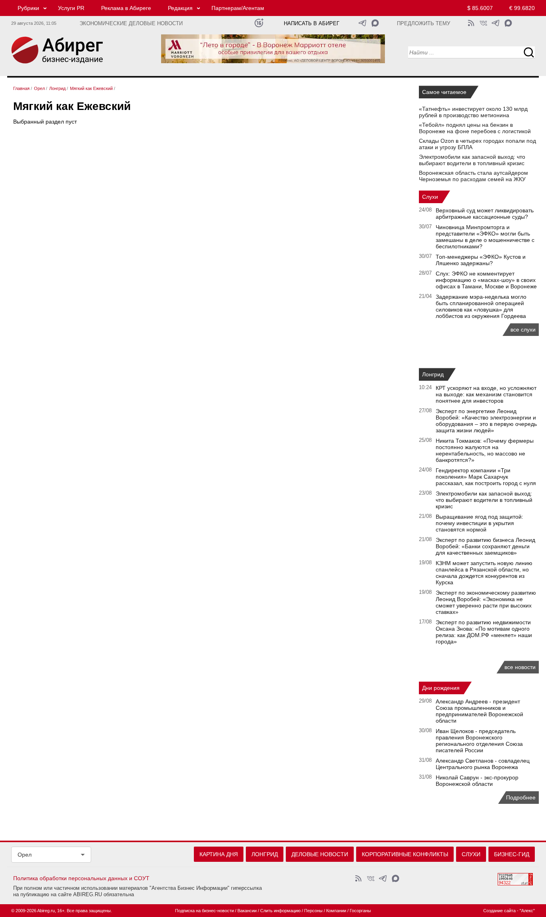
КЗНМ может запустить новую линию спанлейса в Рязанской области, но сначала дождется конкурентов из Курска (484, 572)
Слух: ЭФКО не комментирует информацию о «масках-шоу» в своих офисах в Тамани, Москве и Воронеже (486, 280)
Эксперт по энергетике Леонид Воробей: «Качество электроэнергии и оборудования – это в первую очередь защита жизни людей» (486, 421)
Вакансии (247, 910)
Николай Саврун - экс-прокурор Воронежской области (477, 780)
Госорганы (360, 910)
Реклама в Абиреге (126, 8)
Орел (25, 854)
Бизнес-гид (511, 854)
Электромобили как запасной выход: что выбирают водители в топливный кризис (472, 160)
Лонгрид (433, 374)
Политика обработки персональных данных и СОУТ (81, 878)
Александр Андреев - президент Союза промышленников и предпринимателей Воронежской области (479, 711)
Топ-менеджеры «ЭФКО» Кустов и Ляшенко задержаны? (481, 260)
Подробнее (521, 797)
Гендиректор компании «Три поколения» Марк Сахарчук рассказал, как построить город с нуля (486, 476)
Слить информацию (280, 910)
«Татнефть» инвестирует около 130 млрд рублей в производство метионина (473, 112)
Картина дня (218, 854)
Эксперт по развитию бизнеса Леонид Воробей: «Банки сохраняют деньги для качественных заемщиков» (485, 546)
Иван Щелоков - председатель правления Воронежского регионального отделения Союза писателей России (479, 740)
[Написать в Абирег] (375, 23)
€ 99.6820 (522, 8)
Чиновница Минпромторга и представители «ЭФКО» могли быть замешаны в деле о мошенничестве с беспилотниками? (485, 237)
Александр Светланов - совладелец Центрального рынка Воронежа (483, 763)
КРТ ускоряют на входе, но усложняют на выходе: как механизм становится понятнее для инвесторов (486, 394)
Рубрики (28, 8)
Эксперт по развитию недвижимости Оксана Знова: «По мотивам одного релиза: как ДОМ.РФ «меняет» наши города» (484, 632)
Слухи (430, 197)
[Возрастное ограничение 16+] (258, 23)
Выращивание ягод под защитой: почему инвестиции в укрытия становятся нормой (479, 523)
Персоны (313, 910)
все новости (520, 667)
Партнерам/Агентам (237, 8)
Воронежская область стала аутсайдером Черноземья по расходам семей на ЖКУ (473, 176)
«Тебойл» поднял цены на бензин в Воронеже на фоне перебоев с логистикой (475, 128)
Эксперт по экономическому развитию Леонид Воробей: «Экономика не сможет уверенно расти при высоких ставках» (486, 602)
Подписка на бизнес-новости (204, 910)
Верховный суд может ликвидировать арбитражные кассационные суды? (485, 213)
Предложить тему (423, 23)
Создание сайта (499, 910)
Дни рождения (441, 688)
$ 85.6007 (480, 8)
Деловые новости (319, 854)
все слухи (523, 329)
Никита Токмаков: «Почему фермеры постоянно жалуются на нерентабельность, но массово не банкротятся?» (485, 450)
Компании (336, 910)
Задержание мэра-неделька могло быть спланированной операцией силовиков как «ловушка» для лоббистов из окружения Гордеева (481, 306)
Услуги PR (71, 8)
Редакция (180, 8)
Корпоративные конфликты (405, 854)
